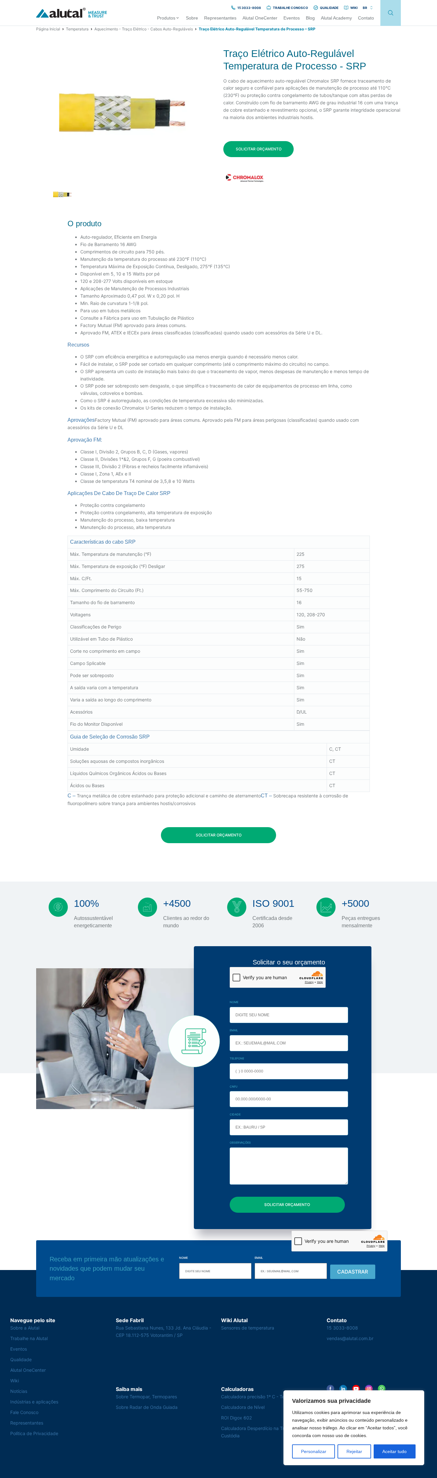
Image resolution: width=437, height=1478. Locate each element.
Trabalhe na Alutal (29, 1338)
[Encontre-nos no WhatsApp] (381, 1389)
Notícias (18, 1391)
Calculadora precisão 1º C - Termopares (263, 1396)
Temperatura (77, 29)
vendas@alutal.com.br (350, 1338)
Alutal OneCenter (28, 1370)
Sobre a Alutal (24, 1327)
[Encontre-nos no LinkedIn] (343, 1389)
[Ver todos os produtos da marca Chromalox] (244, 178)
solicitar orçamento (259, 149)
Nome (234, 1002)
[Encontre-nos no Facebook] (330, 1389)
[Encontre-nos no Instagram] (369, 1389)
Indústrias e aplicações (34, 1401)
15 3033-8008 (342, 1327)
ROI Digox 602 (236, 1417)
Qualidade (21, 1359)
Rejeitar (354, 1451)
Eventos (18, 1349)
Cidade (235, 1114)
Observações (240, 1142)
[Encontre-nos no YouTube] (356, 1389)
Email (234, 1030)
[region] (353, 1427)
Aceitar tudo (394, 1451)
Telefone (237, 1058)
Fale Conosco (24, 1412)
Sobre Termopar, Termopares (146, 1396)
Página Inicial (48, 29)
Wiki (14, 1380)
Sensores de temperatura (247, 1327)
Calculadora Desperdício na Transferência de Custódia (268, 1432)
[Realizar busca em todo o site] (390, 13)
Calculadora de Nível (243, 1407)
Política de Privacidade (34, 1433)
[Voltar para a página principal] (71, 13)
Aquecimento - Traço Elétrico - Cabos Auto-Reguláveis (143, 29)
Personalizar (313, 1451)
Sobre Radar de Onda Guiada (147, 1407)
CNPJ (233, 1086)
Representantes (26, 1423)
